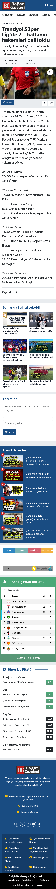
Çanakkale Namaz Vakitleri (12, 850)
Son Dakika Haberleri (12, 869)
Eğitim (46, 15)
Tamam (39, 885)
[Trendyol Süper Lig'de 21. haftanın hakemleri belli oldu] (28, 83)
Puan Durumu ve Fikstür (15, 859)
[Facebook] (16, 824)
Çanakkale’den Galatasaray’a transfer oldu (11, 331)
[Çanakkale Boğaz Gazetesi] (13, 5)
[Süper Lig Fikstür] (51, 669)
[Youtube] (33, 824)
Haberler (7, 24)
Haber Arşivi (39, 867)
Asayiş (21, 15)
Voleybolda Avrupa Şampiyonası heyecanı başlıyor (13, 357)
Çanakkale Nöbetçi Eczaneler (14, 840)
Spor (19, 24)
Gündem (7, 15)
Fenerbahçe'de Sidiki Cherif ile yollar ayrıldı (14, 384)
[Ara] (46, 5)
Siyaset (33, 15)
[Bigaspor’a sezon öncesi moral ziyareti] (41, 346)
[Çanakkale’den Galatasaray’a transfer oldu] (15, 319)
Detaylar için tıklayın (28, 658)
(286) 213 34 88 (30, 806)
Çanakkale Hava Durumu (39, 840)
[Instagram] (28, 824)
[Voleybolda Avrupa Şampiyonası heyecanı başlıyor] (15, 346)
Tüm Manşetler (40, 857)
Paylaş (9, 102)
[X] (22, 824)
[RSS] (39, 824)
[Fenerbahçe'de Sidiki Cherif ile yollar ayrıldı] (15, 372)
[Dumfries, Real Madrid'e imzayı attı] (41, 319)
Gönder (9, 432)
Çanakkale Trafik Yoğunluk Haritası (39, 850)
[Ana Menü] (51, 5)
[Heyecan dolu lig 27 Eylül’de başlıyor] (41, 372)
